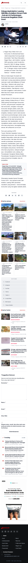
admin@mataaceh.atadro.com (11, 556)
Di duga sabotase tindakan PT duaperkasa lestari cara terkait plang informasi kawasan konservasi (19, 352)
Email (3, 409)
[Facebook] (2, 46)
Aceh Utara (5, 543)
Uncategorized (15, 319)
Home (2, 8)
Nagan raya (7, 8)
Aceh (3, 538)
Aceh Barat (14, 343)
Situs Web (4, 416)
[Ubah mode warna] (21, 2)
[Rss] (17, 531)
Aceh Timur (14, 366)
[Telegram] (8, 46)
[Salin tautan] (10, 46)
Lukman (6, 23)
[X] (15, 195)
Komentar (4, 383)
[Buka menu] (25, 2)
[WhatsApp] (5, 46)
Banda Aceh (5, 545)
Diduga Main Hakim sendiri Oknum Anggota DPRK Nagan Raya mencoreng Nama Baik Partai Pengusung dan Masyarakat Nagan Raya (7, 270)
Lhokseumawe (6, 540)
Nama (3, 402)
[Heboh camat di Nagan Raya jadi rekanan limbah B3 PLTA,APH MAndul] (20, 258)
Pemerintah (5, 548)
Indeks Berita (22, 310)
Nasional (18, 540)
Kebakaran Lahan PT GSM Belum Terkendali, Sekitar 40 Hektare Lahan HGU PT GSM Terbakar (20, 217)
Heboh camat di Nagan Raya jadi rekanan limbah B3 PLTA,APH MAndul (20, 267)
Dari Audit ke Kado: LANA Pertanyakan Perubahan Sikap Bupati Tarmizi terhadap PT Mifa (18, 317)
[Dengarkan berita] (17, 46)
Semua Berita (22, 201)
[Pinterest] (19, 195)
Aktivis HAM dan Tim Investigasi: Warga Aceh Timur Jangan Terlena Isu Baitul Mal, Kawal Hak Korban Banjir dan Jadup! (18, 363)
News (17, 538)
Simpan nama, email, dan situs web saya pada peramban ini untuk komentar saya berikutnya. (13, 426)
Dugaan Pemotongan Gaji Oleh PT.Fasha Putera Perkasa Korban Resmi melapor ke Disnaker (18, 340)
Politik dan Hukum (20, 543)
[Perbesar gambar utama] (14, 36)
